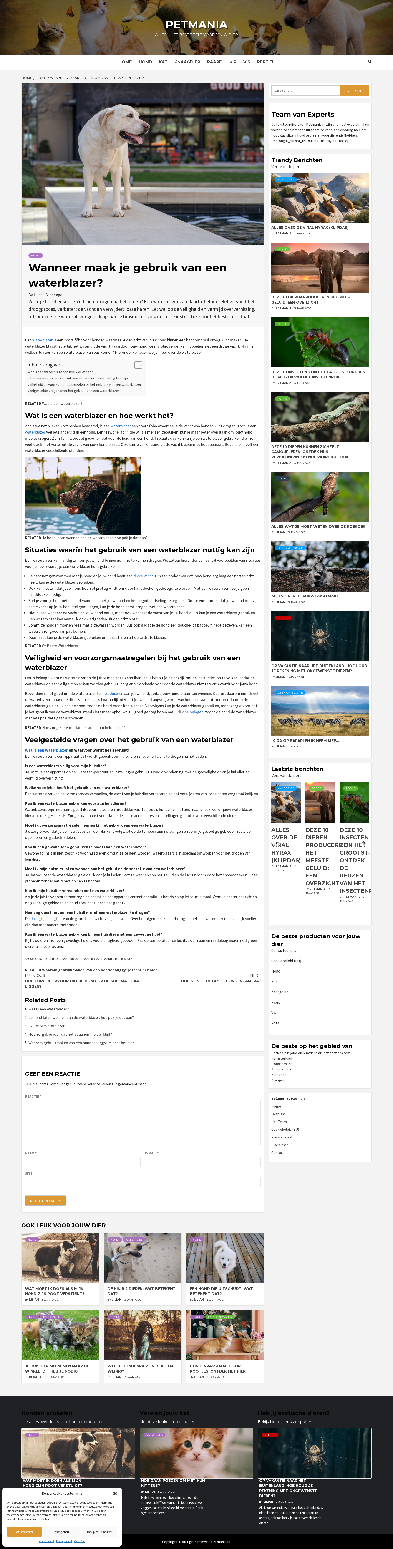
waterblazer (42, 340)
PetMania (283, 233)
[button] (115, 1493)
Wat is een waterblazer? (62, 403)
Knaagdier (187, 62)
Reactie (33, 1096)
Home (125, 62)
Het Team (279, 1121)
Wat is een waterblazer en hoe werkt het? (60, 372)
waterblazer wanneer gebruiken (108, 959)
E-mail (152, 1153)
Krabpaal (278, 1080)
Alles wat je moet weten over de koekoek (318, 526)
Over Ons (79, 1541)
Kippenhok (279, 1074)
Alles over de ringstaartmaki (304, 596)
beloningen (194, 711)
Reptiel (266, 62)
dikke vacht (143, 576)
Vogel (282, 478)
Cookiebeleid (46, 1541)
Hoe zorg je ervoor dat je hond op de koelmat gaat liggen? (83, 981)
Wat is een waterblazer (46, 750)
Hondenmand (281, 1063)
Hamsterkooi (281, 1058)
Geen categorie (290, 548)
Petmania (197, 24)
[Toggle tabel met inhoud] (136, 365)
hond (37, 959)
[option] (286, 852)
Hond (145, 62)
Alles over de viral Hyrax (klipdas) (310, 228)
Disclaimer (279, 1145)
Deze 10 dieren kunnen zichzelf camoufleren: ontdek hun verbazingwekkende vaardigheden (309, 452)
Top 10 (282, 249)
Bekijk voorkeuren (100, 1532)
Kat (163, 62)
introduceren (112, 693)
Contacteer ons (283, 950)
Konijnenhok (281, 1069)
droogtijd (38, 918)
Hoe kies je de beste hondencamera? (221, 978)
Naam (31, 1153)
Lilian (38, 294)
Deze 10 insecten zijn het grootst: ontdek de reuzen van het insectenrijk (326, 860)
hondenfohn (52, 959)
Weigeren (62, 1532)
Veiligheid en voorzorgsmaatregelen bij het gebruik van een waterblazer (84, 384)
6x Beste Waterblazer (60, 645)
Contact (277, 1152)
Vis (246, 62)
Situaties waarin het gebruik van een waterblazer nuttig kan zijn (78, 378)
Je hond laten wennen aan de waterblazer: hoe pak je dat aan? (94, 537)
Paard (215, 62)
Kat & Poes (134, 1239)
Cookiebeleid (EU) (286, 960)
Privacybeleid (64, 1541)
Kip (233, 62)
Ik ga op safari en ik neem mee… (305, 741)
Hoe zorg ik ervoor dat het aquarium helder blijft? (84, 727)
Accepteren (24, 1532)
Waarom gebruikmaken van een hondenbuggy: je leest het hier (99, 970)
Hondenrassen (220, 1316)
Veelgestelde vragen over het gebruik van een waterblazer (73, 390)
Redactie (37, 1377)
